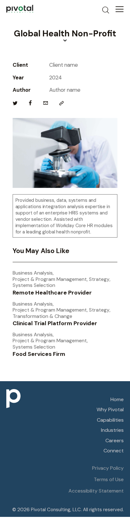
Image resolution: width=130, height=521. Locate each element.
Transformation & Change (42, 316)
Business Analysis (33, 273)
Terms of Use (109, 479)
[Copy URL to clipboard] (61, 103)
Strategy (99, 279)
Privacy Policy (108, 468)
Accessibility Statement (96, 490)
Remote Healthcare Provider (52, 293)
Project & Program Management (50, 279)
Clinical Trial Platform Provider (55, 323)
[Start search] (105, 10)
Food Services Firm (39, 354)
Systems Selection (34, 285)
